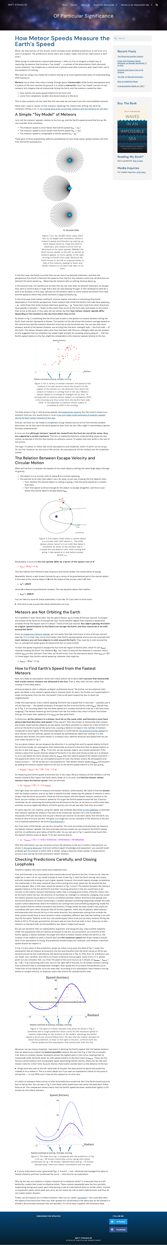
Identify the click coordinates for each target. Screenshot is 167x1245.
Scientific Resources (104, 5)
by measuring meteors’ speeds (35, 634)
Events (74, 5)
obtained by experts (71, 412)
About (84, 5)
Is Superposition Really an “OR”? (130, 86)
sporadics (82, 1197)
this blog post (56, 821)
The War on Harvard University (130, 77)
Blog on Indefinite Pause (127, 81)
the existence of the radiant (92, 731)
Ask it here (138, 161)
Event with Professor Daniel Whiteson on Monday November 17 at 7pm (132, 63)
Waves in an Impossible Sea (135, 5)
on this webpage (90, 810)
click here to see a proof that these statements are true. (43, 604)
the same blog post (33, 848)
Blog (64, 5)
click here (140, 172)
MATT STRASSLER (17, 5)
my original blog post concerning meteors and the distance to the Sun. (73, 109)
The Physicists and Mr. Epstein (130, 56)
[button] (157, 5)
